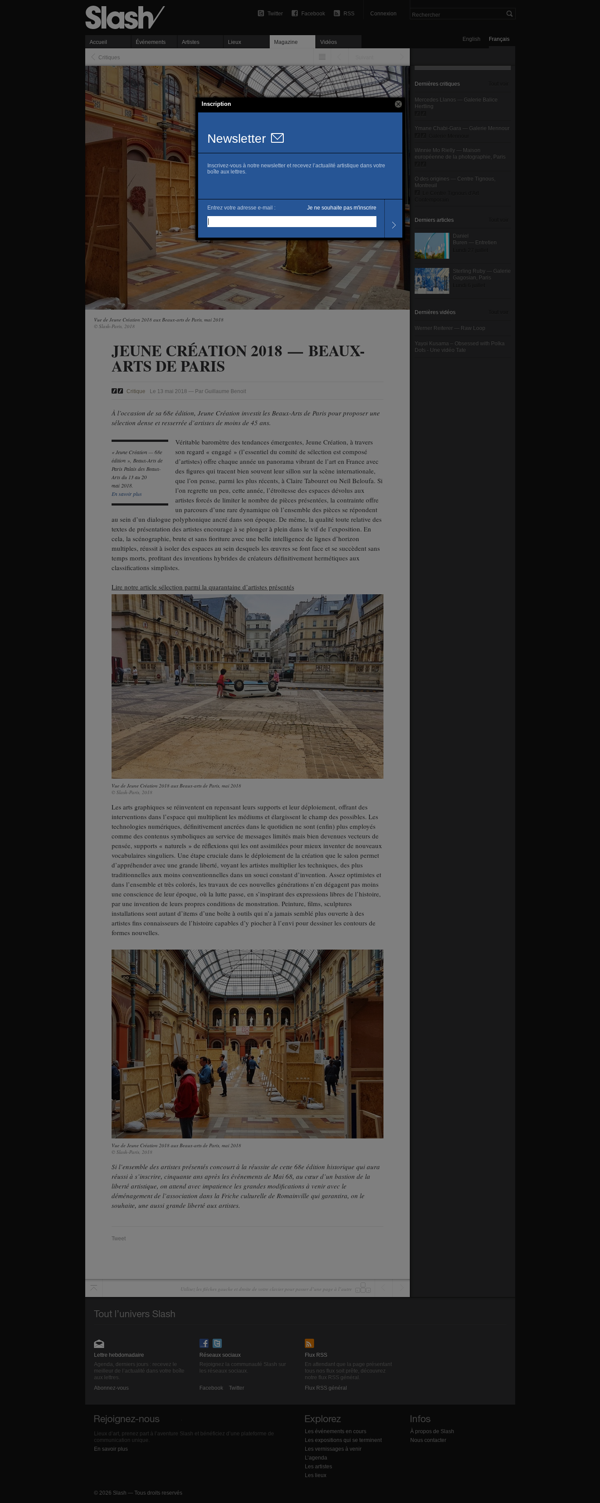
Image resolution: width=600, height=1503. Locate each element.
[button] (398, 104)
